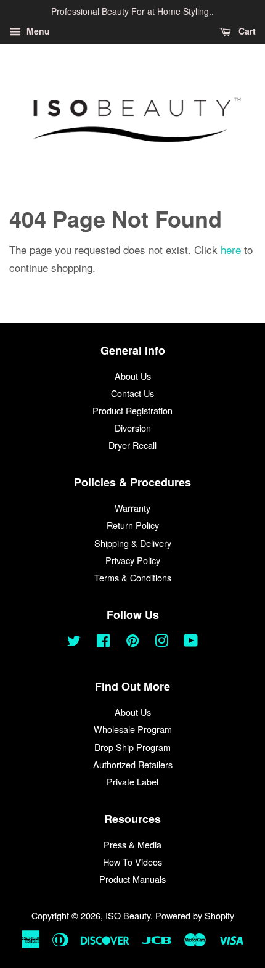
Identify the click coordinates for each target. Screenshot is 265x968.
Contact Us (132, 393)
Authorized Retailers (133, 764)
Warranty (132, 507)
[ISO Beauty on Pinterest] (132, 642)
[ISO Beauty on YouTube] (191, 642)
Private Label (132, 781)
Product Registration (132, 410)
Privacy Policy (132, 560)
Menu (37, 31)
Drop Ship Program (132, 746)
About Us (133, 375)
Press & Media (132, 844)
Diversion (133, 427)
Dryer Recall (132, 444)
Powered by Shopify (194, 915)
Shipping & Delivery (132, 542)
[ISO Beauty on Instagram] (161, 642)
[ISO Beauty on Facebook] (103, 642)
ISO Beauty (127, 915)
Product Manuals (132, 878)
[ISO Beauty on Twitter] (74, 642)
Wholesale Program (133, 729)
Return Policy (133, 525)
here (231, 249)
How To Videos (132, 861)
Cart (246, 31)
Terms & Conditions (132, 577)
